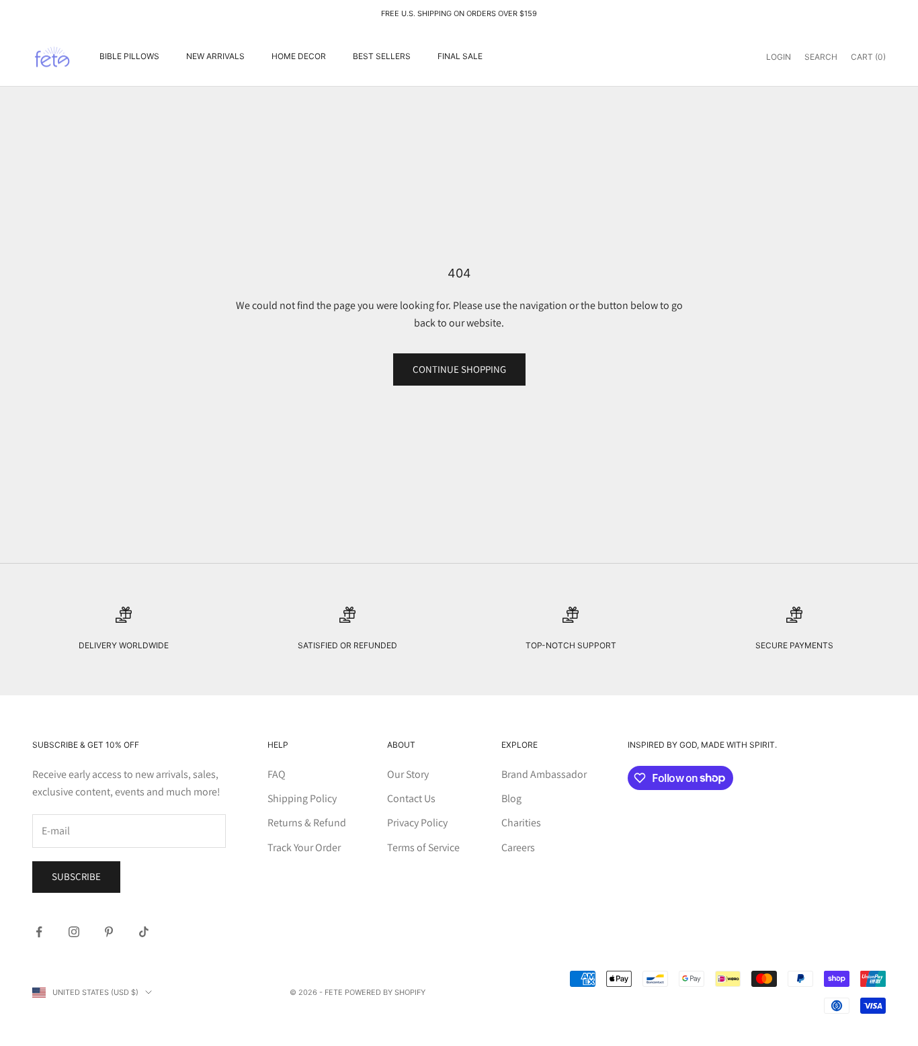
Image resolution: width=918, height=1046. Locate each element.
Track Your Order (304, 847)
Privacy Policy (417, 823)
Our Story (408, 774)
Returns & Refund (306, 823)
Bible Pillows (129, 56)
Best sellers (382, 56)
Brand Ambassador (544, 774)
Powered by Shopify (385, 992)
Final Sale (460, 56)
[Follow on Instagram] (74, 932)
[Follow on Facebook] (39, 932)
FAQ (276, 774)
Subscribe (76, 876)
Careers (518, 847)
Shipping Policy (302, 798)
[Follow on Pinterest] (109, 932)
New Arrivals (215, 56)
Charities (521, 823)
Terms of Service (423, 847)
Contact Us (411, 798)
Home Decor (299, 56)
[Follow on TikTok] (144, 932)
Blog (511, 798)
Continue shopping (459, 369)
